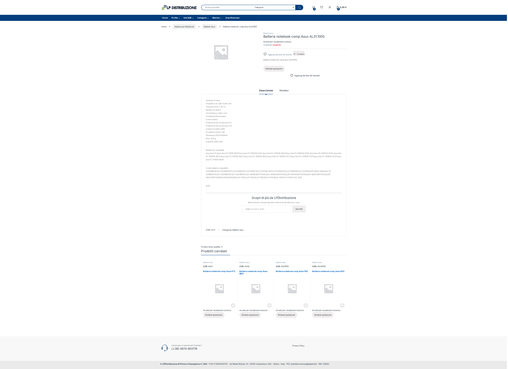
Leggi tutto (233, 305)
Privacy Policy (298, 346)
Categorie (202, 18)
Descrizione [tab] (266, 90)
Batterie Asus (209, 27)
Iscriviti (299, 209)
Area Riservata (232, 18)
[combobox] (227, 7)
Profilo (175, 18)
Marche (216, 18)
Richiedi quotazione (274, 69)
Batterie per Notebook (184, 27)
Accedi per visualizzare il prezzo (277, 42)
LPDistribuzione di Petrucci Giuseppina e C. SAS (184, 364)
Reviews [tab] (284, 90)
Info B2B (187, 18)
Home (165, 18)
